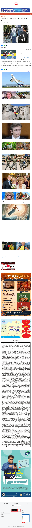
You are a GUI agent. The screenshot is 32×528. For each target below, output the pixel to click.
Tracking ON (27, 521)
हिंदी (4, 16)
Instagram (23, 508)
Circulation (2, 510)
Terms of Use (2, 518)
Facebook (23, 505)
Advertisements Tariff (3, 508)
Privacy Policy (2, 516)
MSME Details (2, 512)
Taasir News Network (4, 22)
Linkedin (23, 510)
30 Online (24, 521)
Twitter (22, 507)
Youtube (23, 512)
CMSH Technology (13, 526)
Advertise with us (3, 507)
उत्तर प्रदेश (2, 16)
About (1, 505)
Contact (2, 514)
